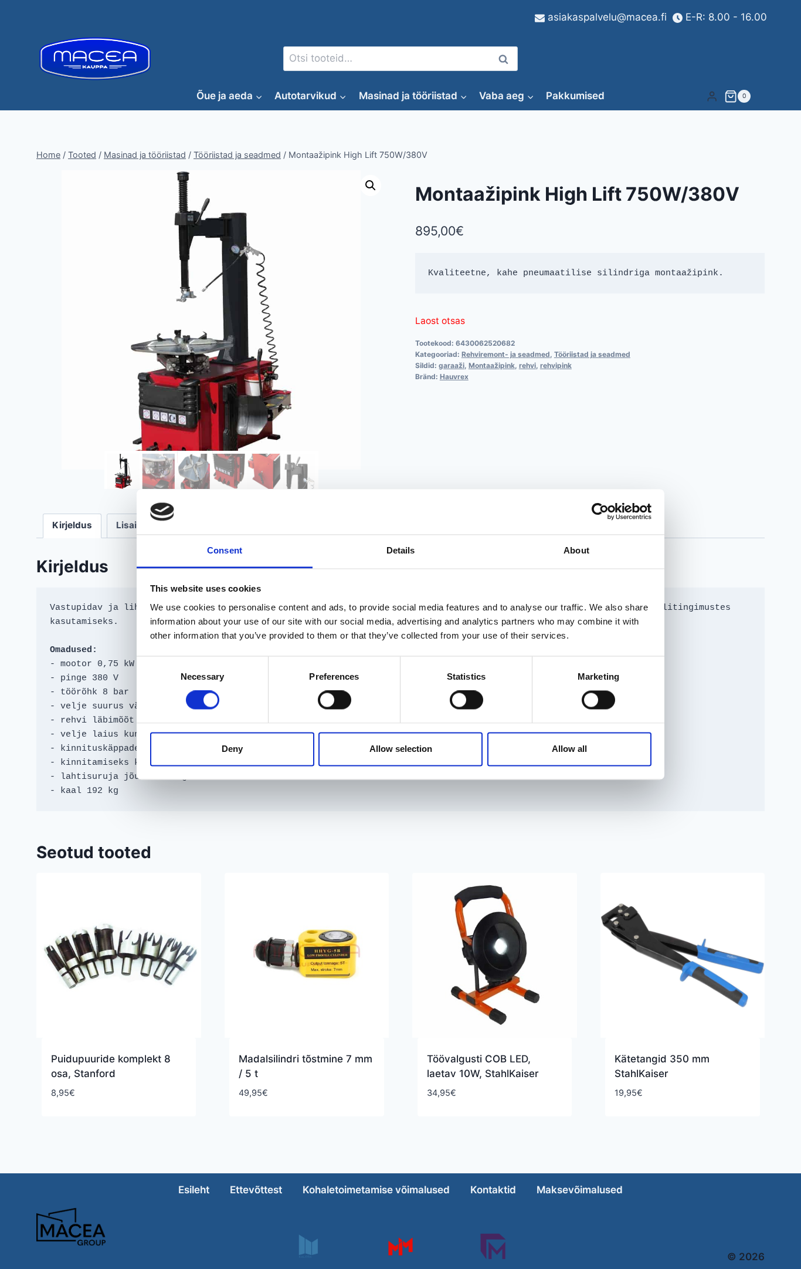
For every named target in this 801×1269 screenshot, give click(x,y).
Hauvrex (454, 376)
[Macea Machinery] (400, 1246)
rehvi (527, 365)
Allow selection (400, 749)
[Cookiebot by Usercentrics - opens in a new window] (600, 512)
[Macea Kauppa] (307, 1246)
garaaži (451, 365)
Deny (232, 749)
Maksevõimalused (580, 1190)
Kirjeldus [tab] (72, 525)
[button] (370, 185)
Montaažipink (492, 365)
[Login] (712, 96)
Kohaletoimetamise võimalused (376, 1190)
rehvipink (556, 365)
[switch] (334, 700)
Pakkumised (575, 96)
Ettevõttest (256, 1190)
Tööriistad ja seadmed (592, 354)
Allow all (569, 749)
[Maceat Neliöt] (492, 1246)
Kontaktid (493, 1190)
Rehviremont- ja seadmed (505, 354)
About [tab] (576, 550)
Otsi (505, 59)
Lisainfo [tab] (133, 525)
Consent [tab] (224, 550)
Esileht (193, 1190)
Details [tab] (400, 550)
